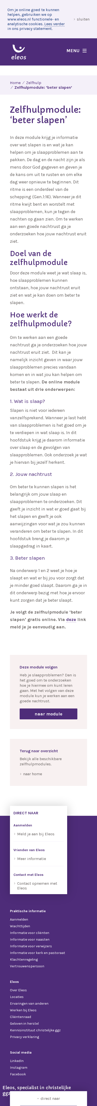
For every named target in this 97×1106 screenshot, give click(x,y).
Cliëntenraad (20, 1017)
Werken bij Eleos (23, 1010)
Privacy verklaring (24, 1037)
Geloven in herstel (24, 1023)
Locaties (17, 997)
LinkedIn (17, 1061)
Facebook (18, 1074)
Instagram (18, 1067)
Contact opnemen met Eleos (37, 885)
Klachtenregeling (24, 959)
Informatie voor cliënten (29, 933)
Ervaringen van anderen (29, 1003)
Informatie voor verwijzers (31, 946)
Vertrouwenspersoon (27, 966)
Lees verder (54, 24)
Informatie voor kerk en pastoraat (37, 953)
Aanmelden (19, 919)
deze (71, 619)
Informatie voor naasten (29, 939)
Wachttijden (20, 926)
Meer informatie (31, 858)
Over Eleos (18, 990)
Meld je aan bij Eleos (35, 834)
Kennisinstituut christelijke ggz (35, 1030)
